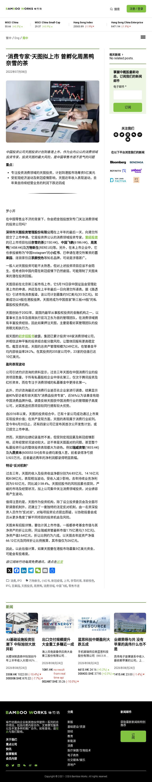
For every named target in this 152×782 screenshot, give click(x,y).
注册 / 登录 (136, 8)
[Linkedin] (127, 134)
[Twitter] (122, 134)
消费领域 (49, 585)
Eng (17, 38)
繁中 (8, 38)
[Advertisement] (76, 9)
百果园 (16, 585)
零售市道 (74, 585)
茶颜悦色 (88, 580)
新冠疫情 (56, 580)
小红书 (46, 580)
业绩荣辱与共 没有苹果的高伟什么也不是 (130, 644)
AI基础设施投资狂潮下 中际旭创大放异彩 (20, 644)
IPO (19, 580)
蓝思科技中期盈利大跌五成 (94, 642)
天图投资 (26, 585)
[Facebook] (116, 134)
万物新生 (34, 580)
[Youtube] (127, 139)
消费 (13, 580)
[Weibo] (139, 134)
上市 (66, 580)
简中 (25, 38)
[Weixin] (133, 134)
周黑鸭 (38, 585)
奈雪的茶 (76, 580)
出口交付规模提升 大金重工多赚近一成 (58, 642)
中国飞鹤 (61, 585)
